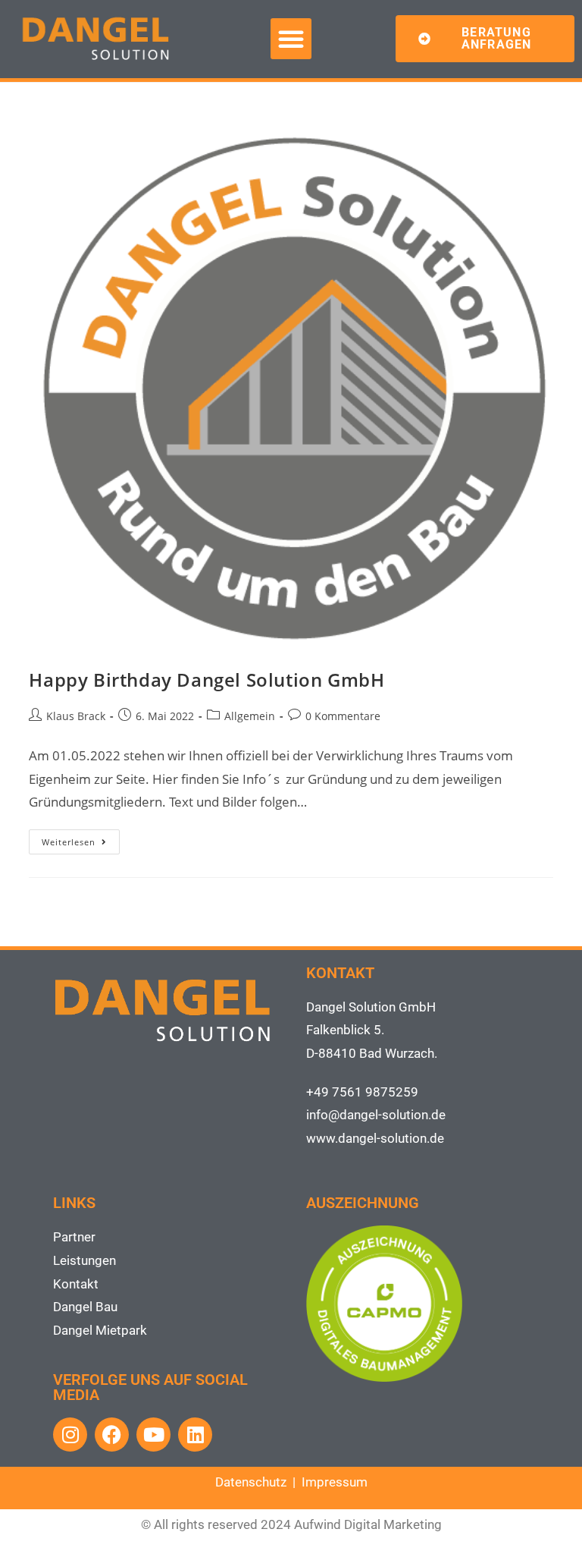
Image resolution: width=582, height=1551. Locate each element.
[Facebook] (112, 1434)
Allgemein (249, 716)
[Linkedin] (195, 1434)
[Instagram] (70, 1434)
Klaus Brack (75, 716)
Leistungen (84, 1260)
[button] (291, 38)
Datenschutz (250, 1482)
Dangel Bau (85, 1306)
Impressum (335, 1482)
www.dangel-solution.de (375, 1138)
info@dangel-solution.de (376, 1114)
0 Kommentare (342, 716)
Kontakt (76, 1283)
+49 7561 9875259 (362, 1092)
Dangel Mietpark (100, 1330)
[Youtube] (153, 1434)
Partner (74, 1236)
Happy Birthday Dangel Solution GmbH (206, 679)
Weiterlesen (81, 838)
